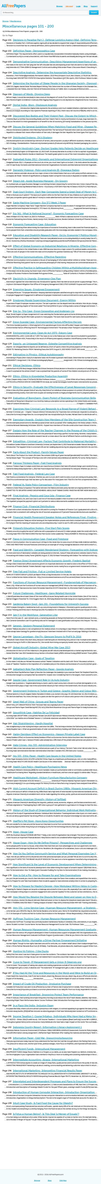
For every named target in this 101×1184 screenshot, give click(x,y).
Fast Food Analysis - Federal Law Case (34, 473)
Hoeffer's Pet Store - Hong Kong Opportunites (38, 821)
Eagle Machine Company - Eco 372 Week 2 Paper (39, 202)
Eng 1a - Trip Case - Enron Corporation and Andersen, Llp (43, 311)
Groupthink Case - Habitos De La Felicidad (36, 712)
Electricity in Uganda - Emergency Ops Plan (37, 278)
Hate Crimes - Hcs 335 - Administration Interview (40, 745)
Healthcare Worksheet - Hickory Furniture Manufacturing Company (50, 777)
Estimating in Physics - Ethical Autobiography (38, 354)
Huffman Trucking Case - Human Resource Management (44, 918)
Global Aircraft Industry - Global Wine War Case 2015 (41, 647)
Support (94, 6)
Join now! (69, 6)
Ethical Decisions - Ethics (26, 365)
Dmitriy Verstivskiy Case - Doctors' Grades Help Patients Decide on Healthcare (55, 148)
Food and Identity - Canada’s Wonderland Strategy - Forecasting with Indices (55, 549)
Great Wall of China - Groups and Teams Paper (38, 701)
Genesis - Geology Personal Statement (34, 625)
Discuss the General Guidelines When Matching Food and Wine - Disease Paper (56, 126)
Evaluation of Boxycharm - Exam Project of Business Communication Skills (54, 398)
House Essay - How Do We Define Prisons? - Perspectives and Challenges (52, 842)
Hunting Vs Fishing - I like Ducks (31, 951)
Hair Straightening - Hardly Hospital (33, 723)
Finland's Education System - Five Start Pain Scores (41, 528)
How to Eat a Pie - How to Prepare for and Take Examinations (47, 875)
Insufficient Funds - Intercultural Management (39, 1048)
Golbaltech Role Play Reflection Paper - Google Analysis (43, 669)
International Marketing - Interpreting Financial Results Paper (47, 1070)
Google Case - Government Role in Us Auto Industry (41, 680)
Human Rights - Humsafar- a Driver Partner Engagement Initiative (50, 940)
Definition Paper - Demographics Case (34, 50)
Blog (85, 6)
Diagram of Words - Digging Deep (31, 94)
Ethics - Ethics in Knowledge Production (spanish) (40, 376)
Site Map (63, 1180)
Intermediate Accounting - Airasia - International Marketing (46, 1059)
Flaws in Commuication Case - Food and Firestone (40, 539)
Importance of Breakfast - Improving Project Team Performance (48, 994)
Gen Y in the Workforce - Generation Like (35, 615)
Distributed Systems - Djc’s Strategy (32, 137)
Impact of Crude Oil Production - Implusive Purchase (42, 983)
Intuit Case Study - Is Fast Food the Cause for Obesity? (43, 1103)
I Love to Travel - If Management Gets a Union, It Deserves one (47, 962)
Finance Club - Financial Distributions (34, 506)
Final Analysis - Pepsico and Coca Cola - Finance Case (42, 495)
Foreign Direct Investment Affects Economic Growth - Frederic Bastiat (51, 560)
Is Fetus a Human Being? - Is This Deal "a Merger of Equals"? (46, 1114)
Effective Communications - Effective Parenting (39, 257)
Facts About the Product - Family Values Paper (38, 452)
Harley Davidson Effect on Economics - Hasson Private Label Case (49, 734)
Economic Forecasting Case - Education (34, 224)
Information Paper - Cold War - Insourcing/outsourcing (43, 1038)
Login (78, 6)
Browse (59, 6)
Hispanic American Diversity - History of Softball (39, 799)
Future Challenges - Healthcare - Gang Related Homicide (44, 593)
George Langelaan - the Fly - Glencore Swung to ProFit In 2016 (47, 636)
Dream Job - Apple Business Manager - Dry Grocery (40, 181)
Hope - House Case (23, 832)
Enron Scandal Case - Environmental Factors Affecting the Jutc (47, 322)
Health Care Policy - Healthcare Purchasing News (40, 766)
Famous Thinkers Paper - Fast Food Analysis (37, 463)
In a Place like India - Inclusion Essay (33, 1005)
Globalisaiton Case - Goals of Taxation (33, 658)
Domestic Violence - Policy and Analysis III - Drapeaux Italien (46, 170)
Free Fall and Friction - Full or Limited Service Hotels (42, 571)
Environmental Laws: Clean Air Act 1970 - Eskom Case (42, 332)
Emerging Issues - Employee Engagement (36, 289)
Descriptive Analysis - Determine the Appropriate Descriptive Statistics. (52, 72)
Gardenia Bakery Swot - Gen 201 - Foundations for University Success (50, 604)
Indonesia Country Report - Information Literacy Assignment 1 (47, 1027)
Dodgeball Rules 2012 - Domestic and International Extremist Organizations (55, 159)
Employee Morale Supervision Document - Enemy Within (44, 300)
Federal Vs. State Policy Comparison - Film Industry (41, 484)
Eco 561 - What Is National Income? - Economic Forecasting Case (48, 213)
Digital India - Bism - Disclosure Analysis (35, 105)
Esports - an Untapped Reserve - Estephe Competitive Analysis (47, 343)
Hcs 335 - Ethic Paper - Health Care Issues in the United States (47, 756)
